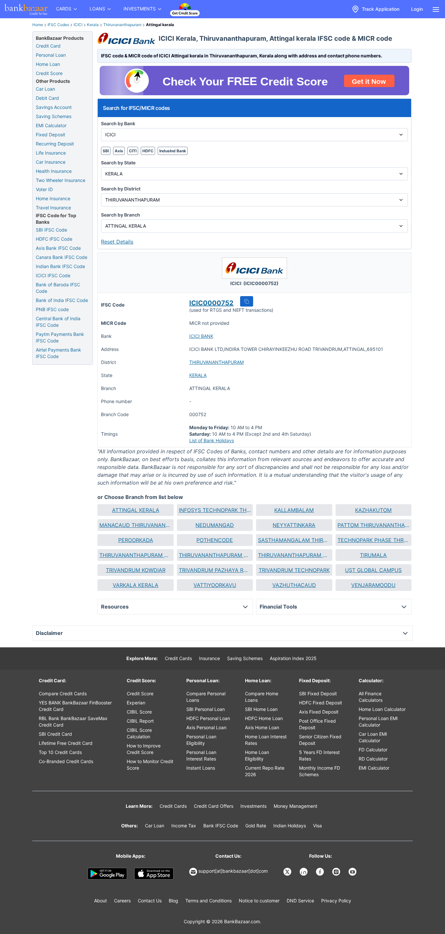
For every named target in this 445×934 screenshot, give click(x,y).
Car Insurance (50, 162)
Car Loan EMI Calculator (373, 737)
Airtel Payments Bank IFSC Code (58, 353)
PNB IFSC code (52, 309)
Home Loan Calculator (382, 709)
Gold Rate (255, 825)
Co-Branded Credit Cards (66, 761)
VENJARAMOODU (373, 585)
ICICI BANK (201, 336)
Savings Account (54, 107)
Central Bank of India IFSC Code (58, 322)
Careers (122, 900)
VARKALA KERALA (135, 585)
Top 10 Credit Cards (60, 752)
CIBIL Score (139, 712)
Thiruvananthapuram (122, 24)
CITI (132, 150)
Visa (317, 825)
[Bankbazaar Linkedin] (304, 872)
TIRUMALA (373, 555)
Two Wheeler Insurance (60, 180)
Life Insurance (51, 153)
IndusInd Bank (172, 150)
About (100, 900)
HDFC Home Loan (264, 718)
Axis (119, 150)
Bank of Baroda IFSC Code (58, 288)
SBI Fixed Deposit (318, 693)
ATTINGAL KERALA (135, 510)
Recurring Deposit (55, 143)
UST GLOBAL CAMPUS (373, 570)
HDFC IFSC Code (54, 239)
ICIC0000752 (211, 303)
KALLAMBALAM (294, 510)
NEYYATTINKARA (294, 525)
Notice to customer (259, 900)
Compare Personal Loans (205, 697)
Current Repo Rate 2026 (264, 771)
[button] (246, 301)
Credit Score (49, 73)
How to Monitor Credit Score (150, 765)
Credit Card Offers (213, 806)
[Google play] (107, 874)
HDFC (147, 150)
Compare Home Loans (261, 697)
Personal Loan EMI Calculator (378, 722)
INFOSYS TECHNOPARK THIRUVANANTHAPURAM (215, 510)
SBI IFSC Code (51, 230)
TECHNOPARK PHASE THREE (373, 540)
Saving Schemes (53, 116)
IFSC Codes (58, 24)
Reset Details (117, 241)
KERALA (198, 375)
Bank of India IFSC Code (62, 300)
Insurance (209, 658)
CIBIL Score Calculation (139, 733)
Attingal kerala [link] (160, 24)
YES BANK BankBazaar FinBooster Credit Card (75, 706)
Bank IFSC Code (220, 825)
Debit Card (47, 98)
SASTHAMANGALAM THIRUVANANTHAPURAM (294, 540)
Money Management (295, 806)
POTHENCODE (214, 540)
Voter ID (44, 189)
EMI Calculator (51, 125)
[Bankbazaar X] (288, 872)
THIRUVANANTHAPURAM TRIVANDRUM (294, 555)
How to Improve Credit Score (144, 749)
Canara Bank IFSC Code (61, 257)
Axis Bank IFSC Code (58, 248)
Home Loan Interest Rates (266, 740)
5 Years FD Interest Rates (319, 755)
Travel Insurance (53, 207)
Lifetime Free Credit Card (66, 743)
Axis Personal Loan (206, 727)
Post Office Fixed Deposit (317, 724)
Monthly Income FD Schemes (319, 771)
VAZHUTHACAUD (294, 585)
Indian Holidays (289, 825)
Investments (253, 806)
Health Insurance (54, 171)
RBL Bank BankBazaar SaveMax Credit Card (73, 722)
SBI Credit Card (55, 734)
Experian (136, 702)
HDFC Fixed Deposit (320, 702)
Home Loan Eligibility (257, 755)
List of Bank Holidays (211, 440)
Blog (173, 900)
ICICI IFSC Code (53, 275)
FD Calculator (373, 749)
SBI (106, 150)
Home (37, 24)
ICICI (78, 24)
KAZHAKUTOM (373, 510)
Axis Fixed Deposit (318, 712)
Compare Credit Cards (63, 693)
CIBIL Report (140, 721)
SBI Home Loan (261, 709)
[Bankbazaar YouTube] (353, 872)
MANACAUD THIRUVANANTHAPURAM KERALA (135, 525)
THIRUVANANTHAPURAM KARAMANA (135, 555)
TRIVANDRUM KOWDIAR (135, 570)
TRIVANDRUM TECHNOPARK (294, 570)
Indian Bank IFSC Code (60, 266)
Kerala (93, 24)
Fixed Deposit (50, 134)
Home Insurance (53, 198)
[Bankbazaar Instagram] (336, 872)
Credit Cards (178, 658)
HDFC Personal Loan (208, 718)
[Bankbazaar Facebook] (320, 872)
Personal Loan (51, 55)
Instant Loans (200, 768)
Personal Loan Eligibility (201, 740)
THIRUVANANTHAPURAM (216, 362)
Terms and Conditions (208, 900)
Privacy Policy (336, 900)
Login (417, 9)
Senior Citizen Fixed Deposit (320, 740)
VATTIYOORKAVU (215, 585)
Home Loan (48, 64)
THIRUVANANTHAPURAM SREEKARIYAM (215, 555)
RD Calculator (373, 758)
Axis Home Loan (262, 727)
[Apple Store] (154, 874)
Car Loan (45, 89)
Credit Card (48, 46)
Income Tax (183, 825)
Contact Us (150, 900)
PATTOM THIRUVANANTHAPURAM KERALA (373, 525)
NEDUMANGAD (214, 525)
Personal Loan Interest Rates (201, 755)
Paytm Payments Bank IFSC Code (60, 337)
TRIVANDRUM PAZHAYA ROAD (215, 570)
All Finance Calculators (370, 697)
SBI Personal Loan (205, 709)
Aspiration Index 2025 (293, 658)
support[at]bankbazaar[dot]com (233, 871)
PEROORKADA (135, 540)
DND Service (300, 900)
